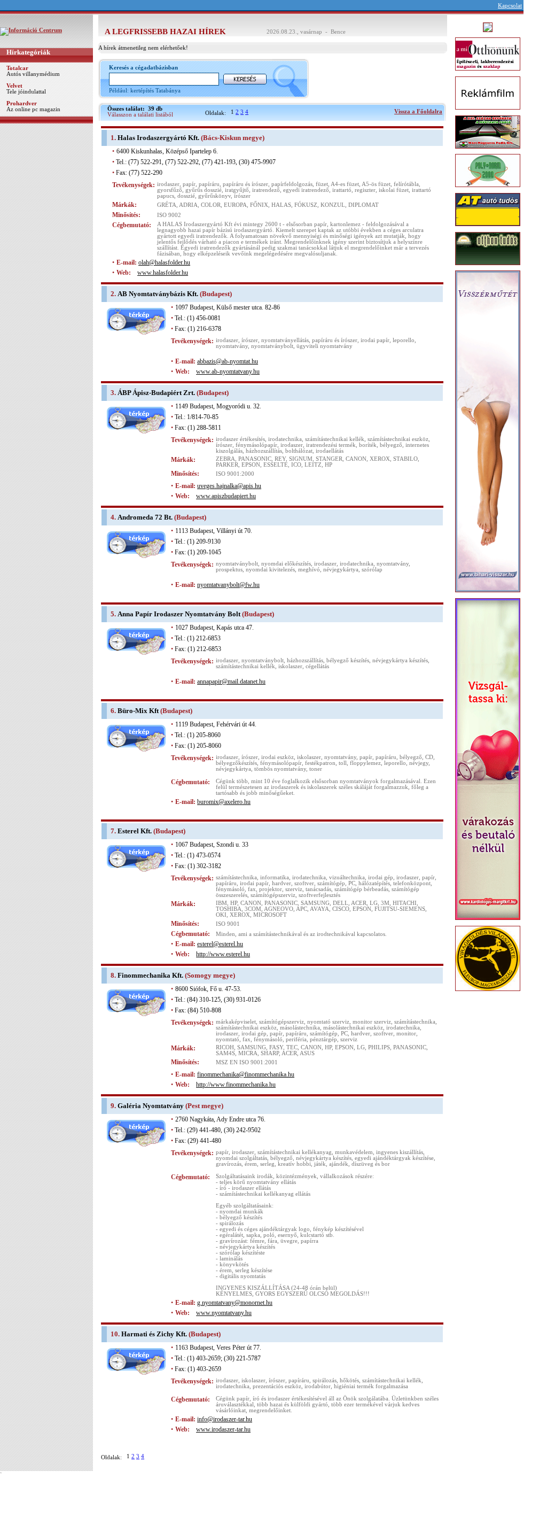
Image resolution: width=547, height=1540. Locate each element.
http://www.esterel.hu (223, 954)
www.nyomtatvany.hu (224, 1313)
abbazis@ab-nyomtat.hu (227, 361)
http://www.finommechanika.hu (236, 1084)
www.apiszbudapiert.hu (226, 496)
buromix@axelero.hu (224, 802)
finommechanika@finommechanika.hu (245, 1074)
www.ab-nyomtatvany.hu (228, 371)
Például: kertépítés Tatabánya (145, 91)
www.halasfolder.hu (162, 272)
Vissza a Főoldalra (418, 111)
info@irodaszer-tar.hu (224, 1419)
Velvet (14, 86)
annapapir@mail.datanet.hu (231, 681)
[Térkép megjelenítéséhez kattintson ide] (136, 333)
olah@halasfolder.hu (164, 262)
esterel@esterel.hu (220, 944)
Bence (338, 32)
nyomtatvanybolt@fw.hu (228, 585)
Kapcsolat (510, 6)
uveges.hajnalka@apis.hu (229, 486)
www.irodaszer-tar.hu (223, 1429)
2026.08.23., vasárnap (294, 32)
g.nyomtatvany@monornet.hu (234, 1302)
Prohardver (21, 103)
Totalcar (17, 68)
